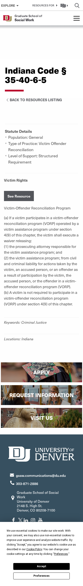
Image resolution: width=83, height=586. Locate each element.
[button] (44, 5)
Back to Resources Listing (36, 99)
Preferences (41, 575)
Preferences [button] (61, 554)
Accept (41, 566)
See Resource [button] (19, 196)
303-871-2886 (27, 483)
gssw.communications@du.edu (41, 475)
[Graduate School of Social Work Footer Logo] (41, 453)
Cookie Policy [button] (34, 549)
